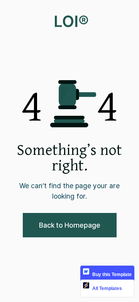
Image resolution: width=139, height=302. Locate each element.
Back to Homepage (69, 225)
